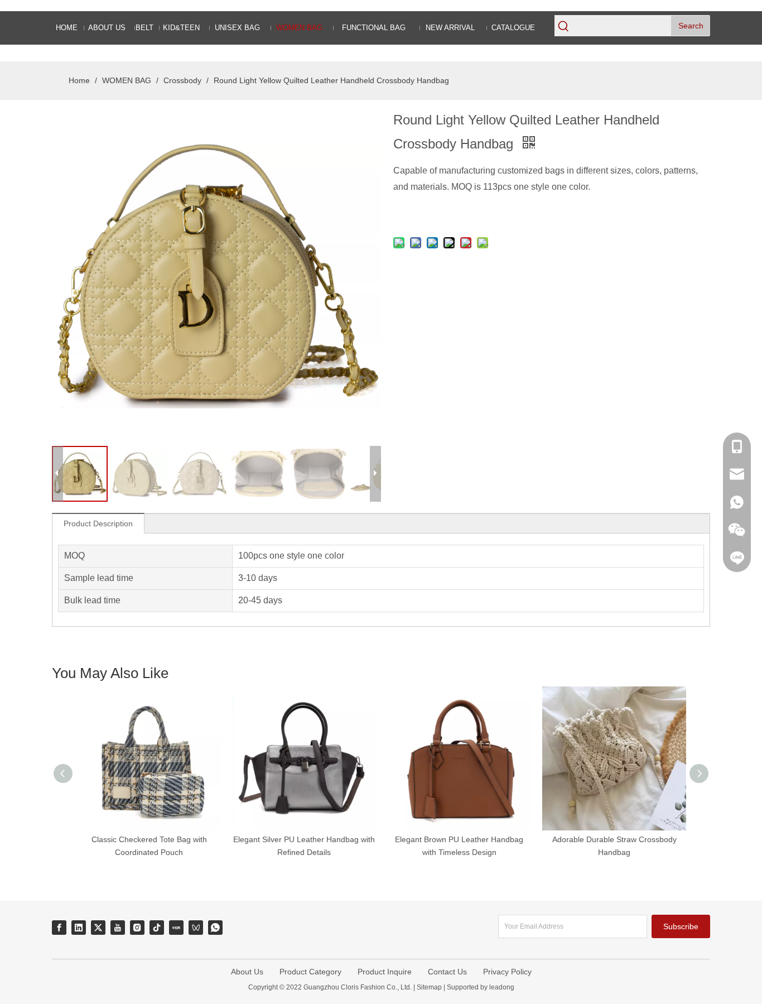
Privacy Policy (507, 971)
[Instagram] (137, 927)
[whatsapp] (215, 927)
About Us (247, 971)
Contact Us (447, 971)
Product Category (310, 971)
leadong (501, 987)
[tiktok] (156, 927)
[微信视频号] (196, 927)
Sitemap (429, 987)
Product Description (98, 523)
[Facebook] (59, 927)
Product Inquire (385, 971)
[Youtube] (117, 927)
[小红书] (176, 927)
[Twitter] (98, 927)
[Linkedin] (78, 927)
